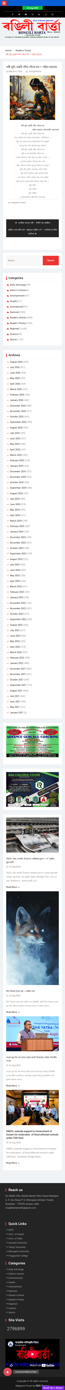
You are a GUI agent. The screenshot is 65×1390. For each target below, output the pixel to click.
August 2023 (16, 559)
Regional (14, 328)
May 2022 (15, 641)
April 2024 (15, 515)
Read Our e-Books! (53, 1388)
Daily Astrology (17, 284)
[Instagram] (32, 14)
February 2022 (17, 657)
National (14, 312)
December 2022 (18, 603)
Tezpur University (17, 1247)
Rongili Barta (35, 71)
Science (14, 334)
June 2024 (15, 504)
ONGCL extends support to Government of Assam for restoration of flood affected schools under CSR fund (32, 1135)
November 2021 (18, 674)
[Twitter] (19, 14)
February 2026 (17, 394)
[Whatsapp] (46, 14)
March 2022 (16, 652)
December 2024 (18, 471)
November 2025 (18, 411)
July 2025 (15, 433)
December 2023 (18, 537)
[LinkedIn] (39, 14)
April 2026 (15, 383)
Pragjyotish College (18, 1256)
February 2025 (17, 460)
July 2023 (15, 564)
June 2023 (15, 570)
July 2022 (15, 630)
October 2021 (16, 679)
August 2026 (16, 362)
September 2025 (18, 422)
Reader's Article (18, 317)
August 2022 (16, 625)
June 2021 (15, 701)
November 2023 (18, 542)
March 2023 (16, 586)
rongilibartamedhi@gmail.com (20, 1207)
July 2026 (15, 367)
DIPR (10, 1230)
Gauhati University (17, 1243)
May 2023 (15, 575)
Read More (11, 887)
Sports (13, 339)
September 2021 (18, 685)
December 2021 (18, 668)
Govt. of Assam (16, 1234)
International (16, 306)
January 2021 (16, 712)
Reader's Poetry (18, 202)
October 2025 (16, 416)
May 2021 (15, 707)
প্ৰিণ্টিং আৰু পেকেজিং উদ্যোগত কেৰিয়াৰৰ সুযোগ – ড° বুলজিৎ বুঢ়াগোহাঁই (30, 860)
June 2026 (15, 372)
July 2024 (15, 498)
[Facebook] (13, 14)
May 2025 (15, 444)
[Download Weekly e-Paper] (7, 1372)
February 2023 (17, 592)
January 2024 (16, 531)
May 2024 (15, 509)
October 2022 (16, 614)
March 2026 (16, 389)
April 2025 (15, 449)
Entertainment (17, 295)
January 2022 (16, 663)
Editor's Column (18, 290)
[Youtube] (26, 14)
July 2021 (15, 696)
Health (13, 301)
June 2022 (15, 635)
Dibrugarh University (18, 1251)
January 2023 (16, 597)
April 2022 (15, 646)
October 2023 (16, 548)
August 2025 (16, 427)
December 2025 (18, 405)
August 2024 (16, 493)
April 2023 (15, 581)
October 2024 (16, 482)
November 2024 (18, 477)
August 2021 (16, 690)
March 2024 (16, 520)
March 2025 (16, 455)
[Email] (52, 14)
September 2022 (18, 619)
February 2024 (17, 526)
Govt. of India (15, 1238)
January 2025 (16, 466)
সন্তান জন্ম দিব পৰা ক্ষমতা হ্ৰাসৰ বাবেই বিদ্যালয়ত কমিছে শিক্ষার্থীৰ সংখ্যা (31, 1059)
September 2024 (18, 487)
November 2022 (18, 608)
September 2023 (18, 553)
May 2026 (15, 378)
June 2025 (15, 438)
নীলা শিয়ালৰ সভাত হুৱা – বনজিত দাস (20, 991)
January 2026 (16, 400)
